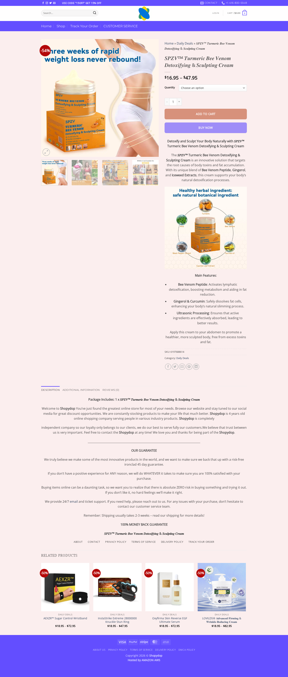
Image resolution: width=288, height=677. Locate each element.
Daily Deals (185, 43)
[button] (215, 13)
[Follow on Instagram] (47, 3)
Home (46, 26)
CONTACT (94, 542)
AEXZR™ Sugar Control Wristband (65, 618)
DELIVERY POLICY (172, 542)
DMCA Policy (186, 649)
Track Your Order (84, 26)
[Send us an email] (54, 3)
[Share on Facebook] (168, 367)
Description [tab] (50, 389)
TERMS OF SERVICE (143, 542)
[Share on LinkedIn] (196, 367)
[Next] (151, 98)
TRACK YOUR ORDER (201, 542)
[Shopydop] (144, 13)
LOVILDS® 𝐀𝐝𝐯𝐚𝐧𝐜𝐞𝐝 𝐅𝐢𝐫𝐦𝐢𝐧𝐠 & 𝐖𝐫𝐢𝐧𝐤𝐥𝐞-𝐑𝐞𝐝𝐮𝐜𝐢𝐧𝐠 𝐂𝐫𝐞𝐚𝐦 (221, 620)
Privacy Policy (117, 649)
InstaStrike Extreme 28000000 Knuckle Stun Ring (117, 620)
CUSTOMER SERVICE (120, 26)
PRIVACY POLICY (115, 542)
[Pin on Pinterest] (189, 367)
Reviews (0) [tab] (110, 389)
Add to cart (205, 114)
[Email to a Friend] (182, 367)
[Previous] (48, 98)
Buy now (205, 128)
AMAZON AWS (151, 660)
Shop (61, 26)
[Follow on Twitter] (50, 3)
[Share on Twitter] (175, 367)
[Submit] (94, 12)
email (74, 501)
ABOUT (78, 542)
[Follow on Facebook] (43, 3)
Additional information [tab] (81, 389)
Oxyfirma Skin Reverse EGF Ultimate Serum (169, 620)
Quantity (170, 87)
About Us (99, 649)
